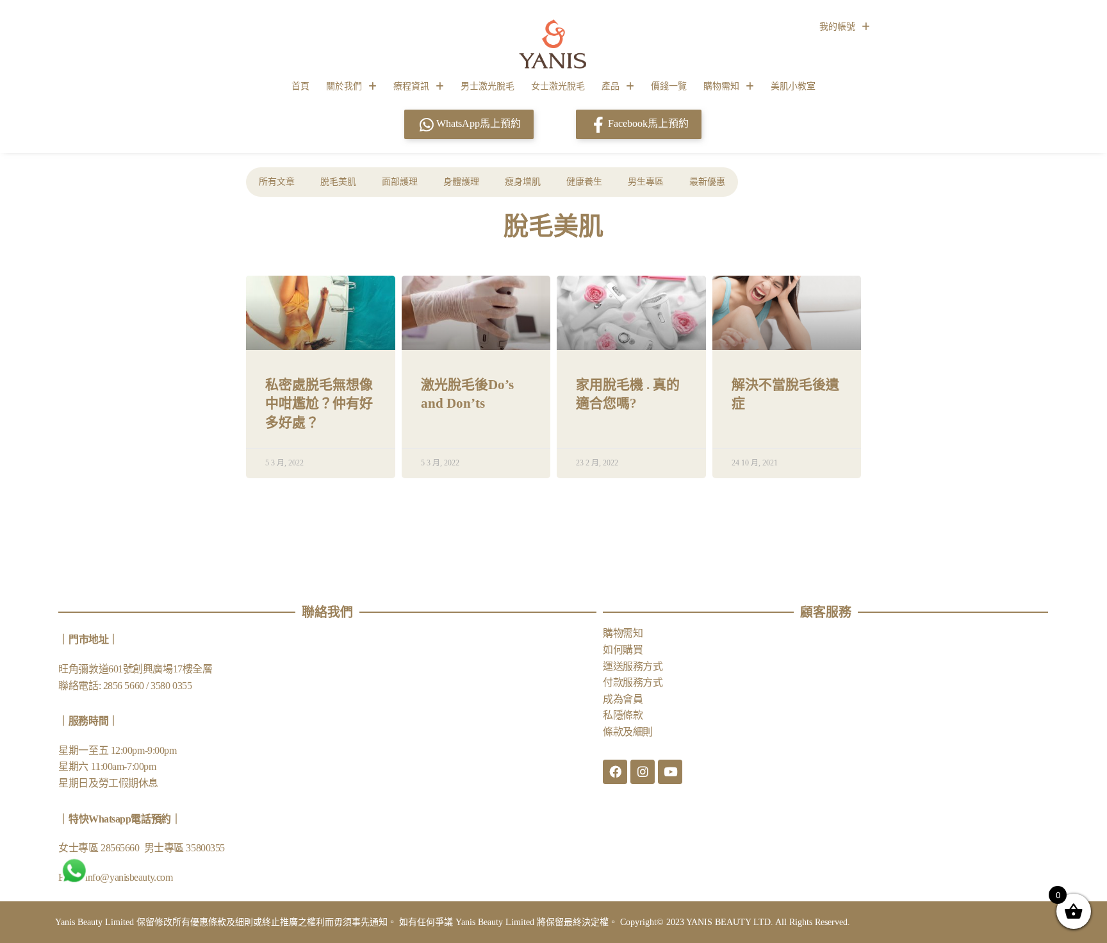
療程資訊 (411, 86)
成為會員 (623, 699)
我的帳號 (837, 26)
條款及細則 (628, 731)
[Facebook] (615, 772)
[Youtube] (670, 772)
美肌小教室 (793, 86)
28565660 (121, 847)
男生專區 (646, 182)
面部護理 (400, 182)
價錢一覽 (669, 86)
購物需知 (721, 86)
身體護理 (461, 182)
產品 (610, 86)
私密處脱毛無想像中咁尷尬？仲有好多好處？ (319, 403)
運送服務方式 (632, 666)
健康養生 (584, 182)
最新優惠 (707, 182)
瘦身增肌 (523, 182)
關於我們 (344, 86)
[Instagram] (642, 772)
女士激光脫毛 (558, 86)
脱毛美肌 (338, 182)
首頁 (300, 86)
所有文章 (277, 182)
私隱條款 (623, 715)
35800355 (205, 847)
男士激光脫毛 (487, 86)
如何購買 (623, 649)
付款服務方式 (632, 682)
